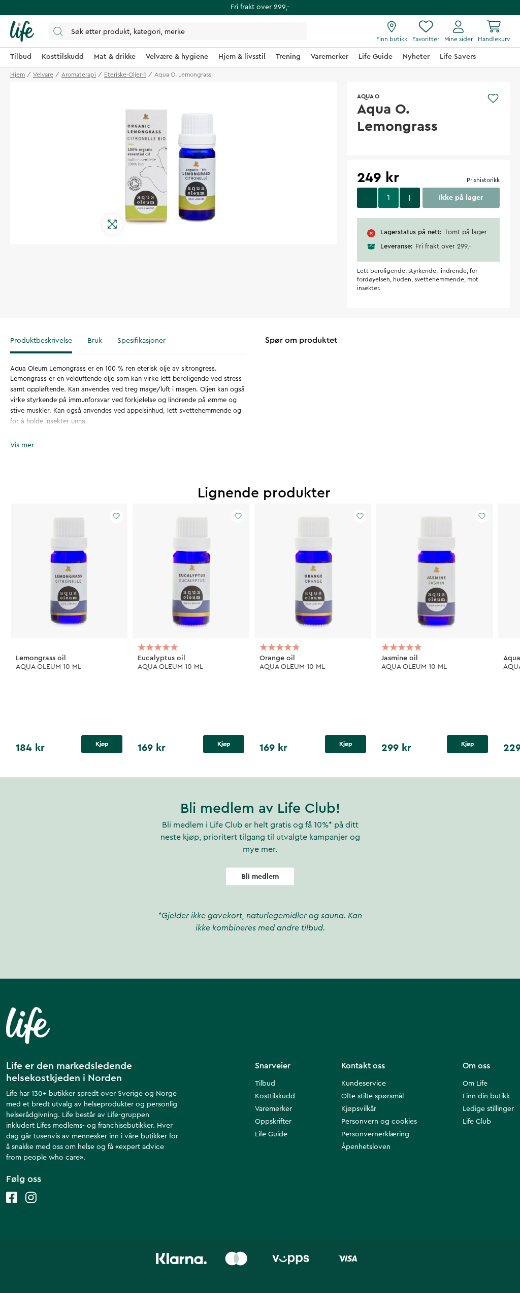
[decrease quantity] (367, 198)
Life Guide (271, 1134)
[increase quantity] (410, 198)
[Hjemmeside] (22, 31)
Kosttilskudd (275, 1096)
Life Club (477, 1121)
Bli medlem (260, 876)
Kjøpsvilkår (358, 1108)
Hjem (17, 74)
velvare (43, 74)
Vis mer (22, 445)
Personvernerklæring (375, 1134)
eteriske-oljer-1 (125, 74)
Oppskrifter (273, 1121)
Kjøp (102, 744)
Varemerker (273, 1108)
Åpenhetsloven (366, 1147)
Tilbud (265, 1083)
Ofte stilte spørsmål (372, 1096)
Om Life (475, 1083)
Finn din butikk (486, 1096)
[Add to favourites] (493, 98)
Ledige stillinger (488, 1108)
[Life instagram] (31, 1207)
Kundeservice (363, 1083)
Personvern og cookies (379, 1121)
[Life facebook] (11, 1207)
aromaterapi (78, 74)
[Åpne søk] (177, 31)
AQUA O (368, 96)
